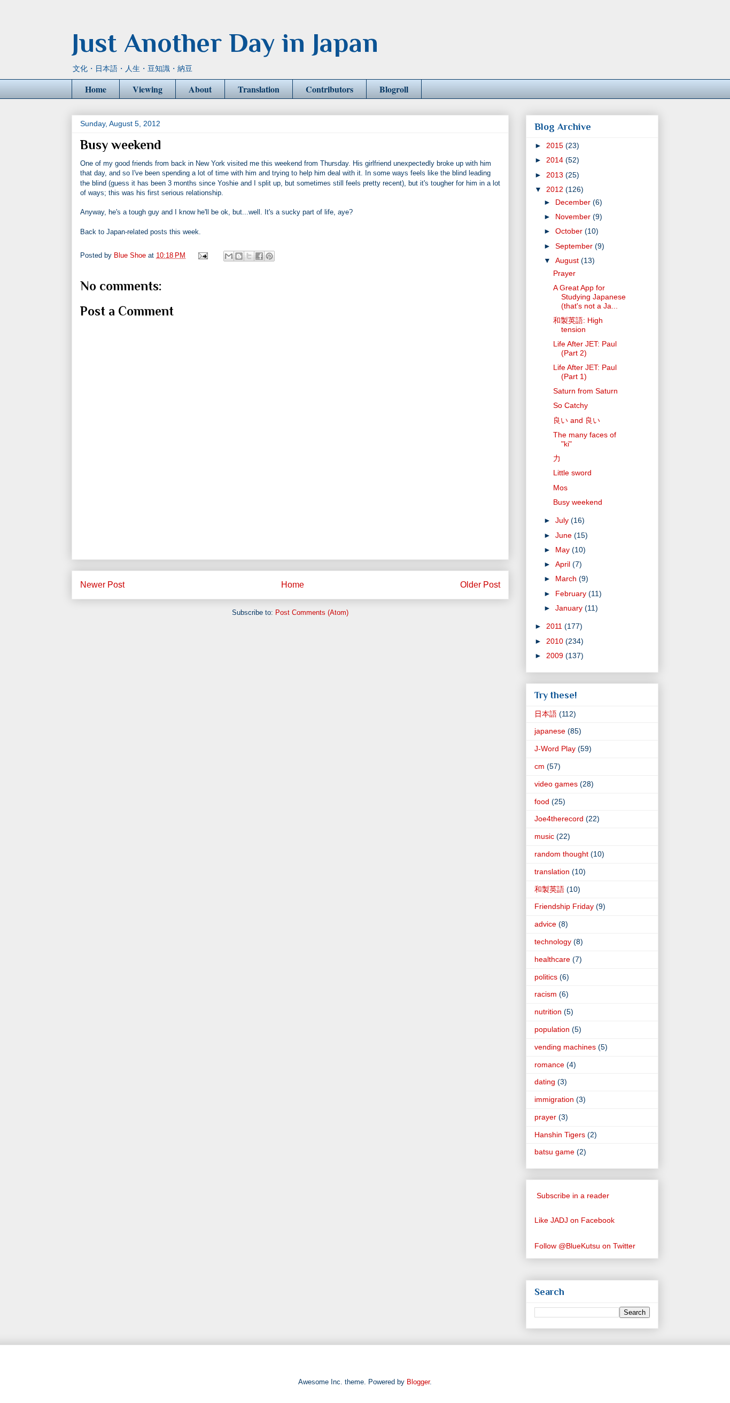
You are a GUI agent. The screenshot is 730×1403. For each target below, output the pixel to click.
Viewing (147, 89)
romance (549, 1064)
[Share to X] (249, 256)
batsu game (554, 1151)
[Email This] (228, 256)
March (567, 578)
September (575, 246)
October (570, 231)
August (568, 260)
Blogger (418, 1382)
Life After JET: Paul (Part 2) (585, 348)
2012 (555, 189)
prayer (545, 1117)
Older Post (480, 584)
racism (545, 994)
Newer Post (102, 584)
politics (545, 977)
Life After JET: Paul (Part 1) (585, 372)
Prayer (564, 273)
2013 (555, 175)
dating (544, 1081)
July (563, 520)
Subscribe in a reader (573, 1195)
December (574, 202)
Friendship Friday (564, 906)
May (563, 549)
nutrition (548, 1011)
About (200, 89)
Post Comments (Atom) (311, 612)
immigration (554, 1099)
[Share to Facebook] (259, 256)
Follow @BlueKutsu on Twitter (584, 1246)
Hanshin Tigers (559, 1134)
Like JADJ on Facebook (574, 1220)
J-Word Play (555, 748)
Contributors (329, 89)
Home (95, 89)
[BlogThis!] (239, 256)
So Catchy (570, 405)
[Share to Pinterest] (269, 256)
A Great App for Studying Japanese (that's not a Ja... (589, 296)
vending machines (565, 1047)
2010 (555, 641)
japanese (549, 731)
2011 (555, 626)
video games (556, 784)
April (563, 564)
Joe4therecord (559, 818)
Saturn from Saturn (585, 391)
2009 (555, 655)
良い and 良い (576, 420)
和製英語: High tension (578, 325)
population (552, 1029)
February (571, 593)
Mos (560, 487)
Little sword (572, 472)
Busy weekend (577, 502)
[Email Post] (202, 255)
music (544, 836)
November (574, 216)
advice (545, 924)
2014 (555, 160)
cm (539, 766)
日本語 (545, 714)
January (570, 608)
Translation (258, 89)
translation (552, 871)
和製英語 (549, 889)
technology (552, 941)
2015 (555, 145)
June (564, 535)
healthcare (552, 959)
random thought (561, 854)
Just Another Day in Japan (225, 43)
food (541, 801)
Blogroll (393, 89)
